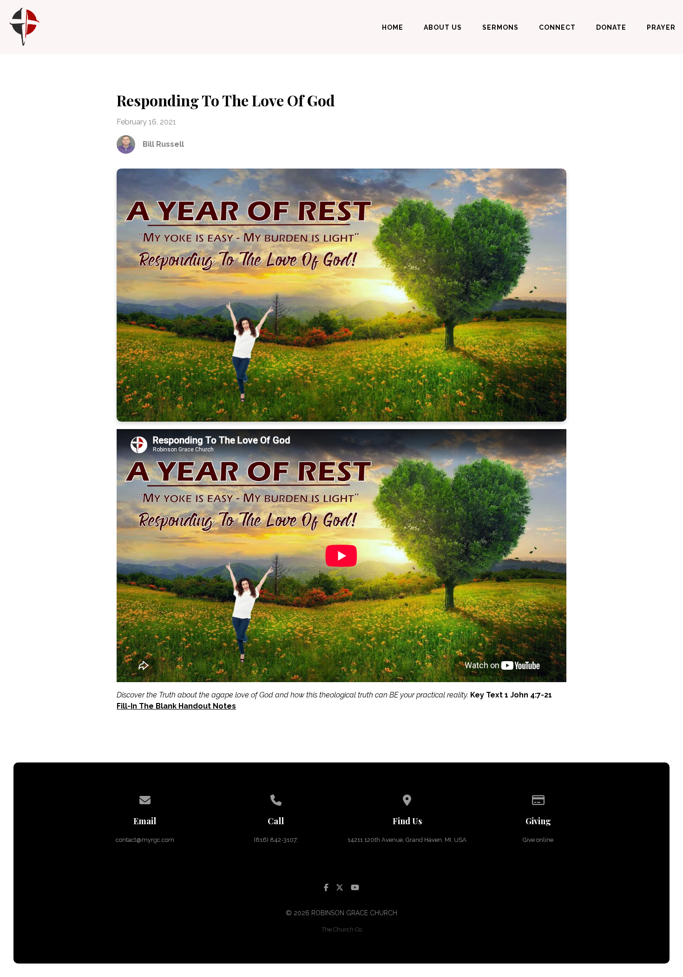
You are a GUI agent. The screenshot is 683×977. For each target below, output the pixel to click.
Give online (538, 839)
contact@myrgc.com (145, 839)
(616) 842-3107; (276, 839)
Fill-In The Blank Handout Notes (176, 706)
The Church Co (342, 929)
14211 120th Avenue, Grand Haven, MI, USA (407, 839)
